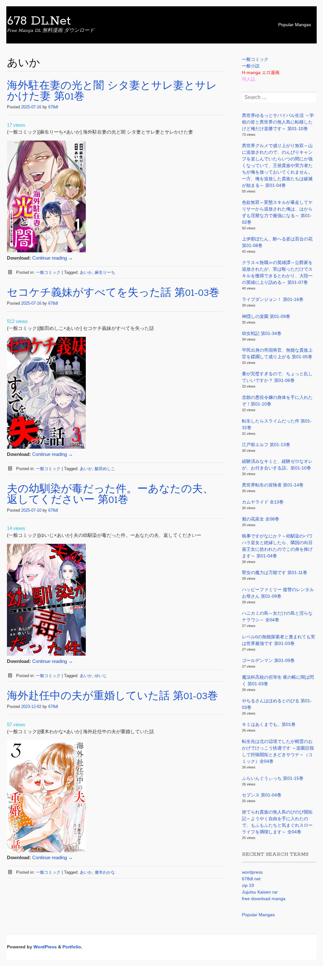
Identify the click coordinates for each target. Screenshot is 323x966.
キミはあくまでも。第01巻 (269, 724)
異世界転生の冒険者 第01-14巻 (272, 484)
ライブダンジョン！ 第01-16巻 (272, 299)
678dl (53, 107)
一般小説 (251, 65)
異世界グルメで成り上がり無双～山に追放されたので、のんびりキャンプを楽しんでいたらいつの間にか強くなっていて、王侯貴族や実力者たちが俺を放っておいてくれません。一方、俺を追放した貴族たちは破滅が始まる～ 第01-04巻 (277, 165)
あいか (86, 272)
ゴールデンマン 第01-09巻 (268, 660)
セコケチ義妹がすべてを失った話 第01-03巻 (113, 293)
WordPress (45, 946)
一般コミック (48, 272)
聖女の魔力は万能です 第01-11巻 (274, 572)
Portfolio (71, 946)
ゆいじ (101, 675)
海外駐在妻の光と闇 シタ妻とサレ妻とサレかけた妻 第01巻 (112, 91)
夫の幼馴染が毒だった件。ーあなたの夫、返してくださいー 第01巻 (110, 494)
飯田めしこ (105, 468)
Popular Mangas (294, 24)
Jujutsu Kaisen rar (260, 891)
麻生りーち (105, 272)
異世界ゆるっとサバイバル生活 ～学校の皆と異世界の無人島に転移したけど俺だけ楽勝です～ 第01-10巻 (278, 122)
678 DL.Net (39, 21)
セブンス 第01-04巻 (261, 794)
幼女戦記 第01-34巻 (261, 333)
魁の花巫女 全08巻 (260, 518)
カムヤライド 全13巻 (263, 501)
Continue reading (52, 258)
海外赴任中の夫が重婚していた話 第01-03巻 (112, 696)
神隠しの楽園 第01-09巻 (266, 316)
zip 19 (248, 885)
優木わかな (105, 872)
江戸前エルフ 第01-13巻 (266, 444)
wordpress (252, 872)
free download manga (263, 898)
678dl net (251, 878)
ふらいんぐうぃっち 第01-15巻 (272, 778)
